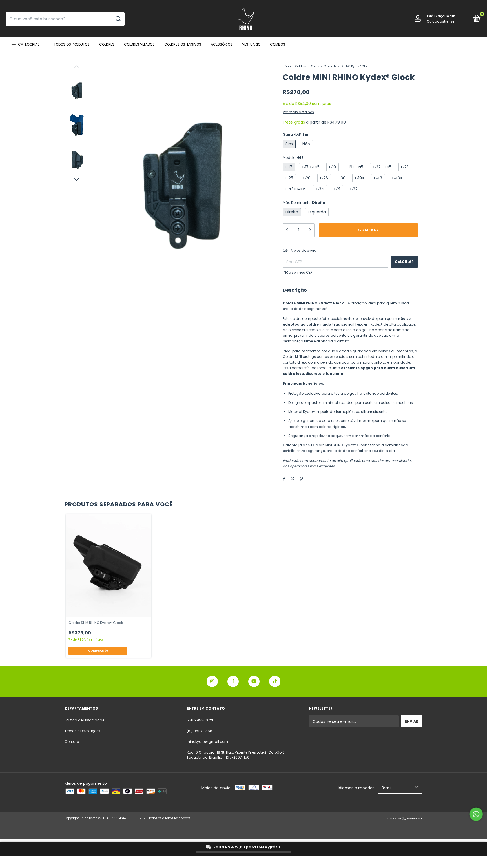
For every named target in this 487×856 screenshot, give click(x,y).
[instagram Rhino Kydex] (212, 681)
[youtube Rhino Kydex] (254, 681)
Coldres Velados (139, 44)
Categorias (29, 44)
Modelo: (293, 157)
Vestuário (251, 44)
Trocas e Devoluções (82, 730)
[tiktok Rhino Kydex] (274, 681)
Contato (72, 741)
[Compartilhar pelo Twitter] (293, 479)
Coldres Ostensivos (182, 44)
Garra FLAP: (296, 134)
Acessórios (222, 44)
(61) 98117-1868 (199, 730)
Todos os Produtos (72, 44)
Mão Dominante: (304, 202)
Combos (277, 44)
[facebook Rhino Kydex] (233, 681)
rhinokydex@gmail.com (207, 741)
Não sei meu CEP (298, 272)
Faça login (445, 16)
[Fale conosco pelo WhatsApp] (476, 814)
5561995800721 (200, 720)
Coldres (106, 44)
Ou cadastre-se (440, 21)
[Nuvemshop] (404, 819)
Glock (315, 66)
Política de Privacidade (84, 720)
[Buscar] (118, 19)
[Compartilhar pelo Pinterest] (301, 479)
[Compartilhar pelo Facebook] (284, 479)
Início (287, 66)
